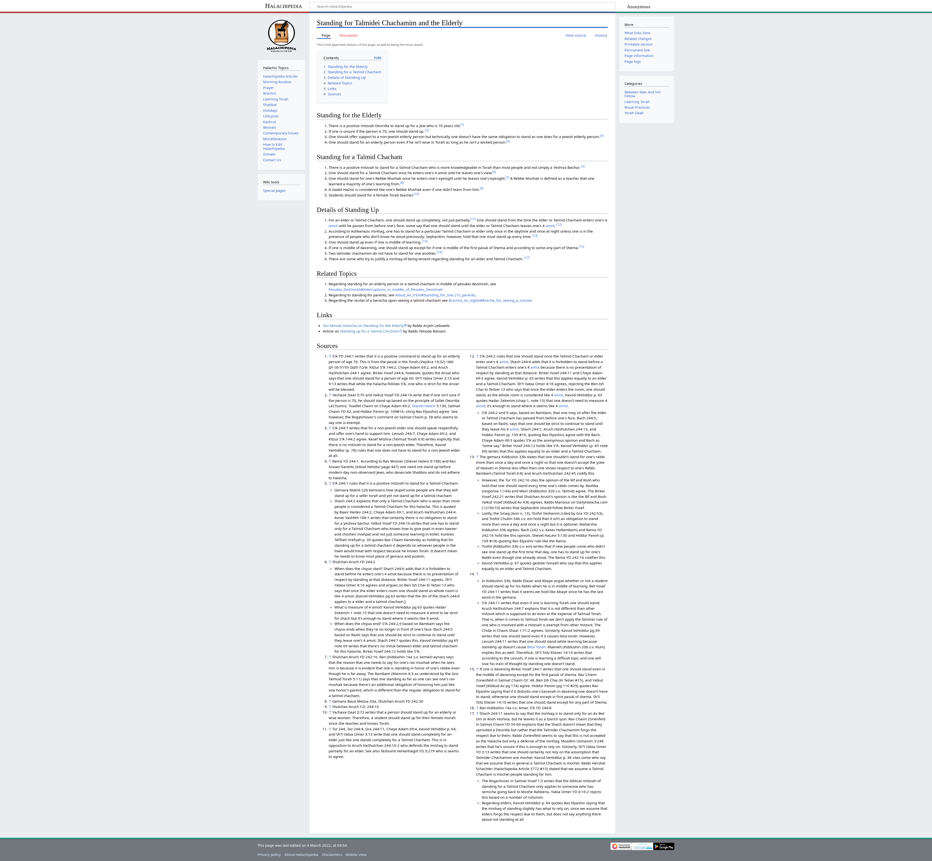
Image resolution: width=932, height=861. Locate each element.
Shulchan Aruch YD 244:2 (353, 561)
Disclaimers (332, 854)
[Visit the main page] (281, 36)
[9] (481, 188)
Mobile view (356, 854)
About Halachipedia (301, 854)
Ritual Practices (637, 107)
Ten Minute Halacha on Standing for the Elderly (363, 325)
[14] (425, 241)
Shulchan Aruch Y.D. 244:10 (355, 706)
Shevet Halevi (423, 405)
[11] (473, 219)
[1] (462, 124)
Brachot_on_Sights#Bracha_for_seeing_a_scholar (490, 300)
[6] (494, 172)
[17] (527, 258)
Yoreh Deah (634, 113)
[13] (535, 235)
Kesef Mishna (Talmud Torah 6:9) (396, 439)
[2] (427, 130)
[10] (416, 194)
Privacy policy (269, 854)
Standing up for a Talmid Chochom (369, 331)
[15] (581, 246)
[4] (508, 141)
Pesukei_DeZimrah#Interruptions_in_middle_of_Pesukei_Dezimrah (386, 289)
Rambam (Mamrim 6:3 (394, 673)
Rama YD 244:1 (345, 461)
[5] (583, 166)
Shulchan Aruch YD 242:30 (400, 701)
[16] (439, 252)
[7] (507, 177)
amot (333, 225)
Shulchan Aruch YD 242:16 (354, 656)
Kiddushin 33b (498, 580)
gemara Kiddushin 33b (506, 456)
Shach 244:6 (393, 568)
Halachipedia (283, 5)
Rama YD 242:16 (569, 557)
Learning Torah (637, 101)
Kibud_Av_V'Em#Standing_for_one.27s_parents (435, 294)
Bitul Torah (536, 646)
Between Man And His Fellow (642, 94)
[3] (601, 136)
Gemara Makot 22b (351, 489)
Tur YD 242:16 (517, 480)
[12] (559, 224)
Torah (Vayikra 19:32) (427, 361)
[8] (402, 183)
